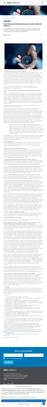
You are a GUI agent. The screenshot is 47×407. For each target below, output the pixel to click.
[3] (26, 157)
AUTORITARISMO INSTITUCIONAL (9, 28)
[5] (40, 178)
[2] (20, 133)
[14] (17, 284)
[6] (24, 185)
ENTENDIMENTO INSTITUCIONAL (26, 28)
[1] (33, 113)
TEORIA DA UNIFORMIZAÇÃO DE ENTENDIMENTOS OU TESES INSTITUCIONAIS (15, 31)
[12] (33, 260)
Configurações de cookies (23, 404)
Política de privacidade (30, 397)
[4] (41, 164)
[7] (11, 191)
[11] (17, 250)
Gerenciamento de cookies (16, 397)
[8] (31, 196)
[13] (11, 264)
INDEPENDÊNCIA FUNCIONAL (36, 28)
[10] (6, 315)
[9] (15, 236)
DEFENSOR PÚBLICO (17, 28)
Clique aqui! (16, 337)
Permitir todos (23, 400)
